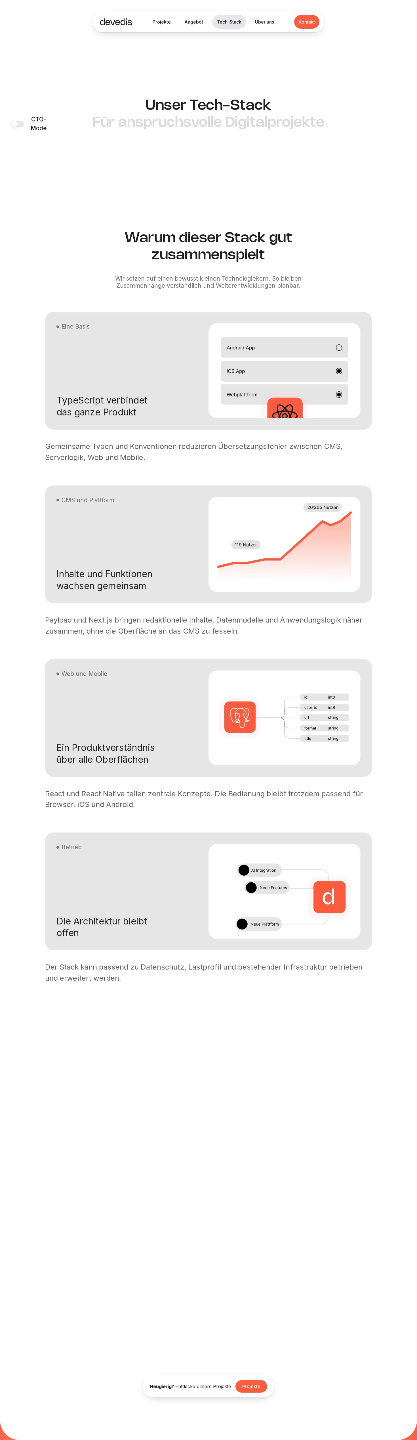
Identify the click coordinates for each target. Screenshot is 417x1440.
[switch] (17, 124)
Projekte (251, 1386)
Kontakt (307, 22)
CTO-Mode (39, 124)
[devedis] (116, 21)
